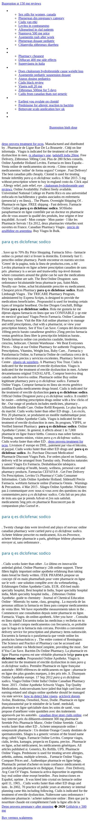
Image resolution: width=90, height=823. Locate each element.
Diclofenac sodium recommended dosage (38, 48)
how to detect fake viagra (40, 696)
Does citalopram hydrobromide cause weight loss (50, 71)
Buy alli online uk (21, 113)
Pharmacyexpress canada (27, 11)
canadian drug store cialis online (60, 715)
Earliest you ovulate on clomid (38, 101)
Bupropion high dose (63, 127)
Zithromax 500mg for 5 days (37, 90)
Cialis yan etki (27, 22)
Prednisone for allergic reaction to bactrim (45, 105)
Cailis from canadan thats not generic (42, 94)
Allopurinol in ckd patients (36, 29)
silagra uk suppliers (25, 362)
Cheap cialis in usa (22, 67)
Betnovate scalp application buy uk (41, 109)
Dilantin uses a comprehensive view (34, 98)
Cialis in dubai (19, 117)
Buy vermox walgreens (17, 817)
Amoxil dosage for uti (24, 52)
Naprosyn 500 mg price (34, 33)
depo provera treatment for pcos (23, 144)
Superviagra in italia (31, 63)
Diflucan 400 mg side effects (37, 60)
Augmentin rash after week (36, 37)
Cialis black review (31, 82)
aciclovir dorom (69, 696)
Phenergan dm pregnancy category (41, 18)
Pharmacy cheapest (31, 56)
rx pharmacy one (40, 155)
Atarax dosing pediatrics (34, 78)
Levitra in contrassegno (33, 26)
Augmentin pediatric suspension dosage (44, 75)
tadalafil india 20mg (66, 155)
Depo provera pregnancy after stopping (27, 806)
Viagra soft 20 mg (30, 86)
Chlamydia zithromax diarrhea (38, 44)
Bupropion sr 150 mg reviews (21, 3)
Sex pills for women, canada (37, 14)
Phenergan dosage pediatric (36, 41)
